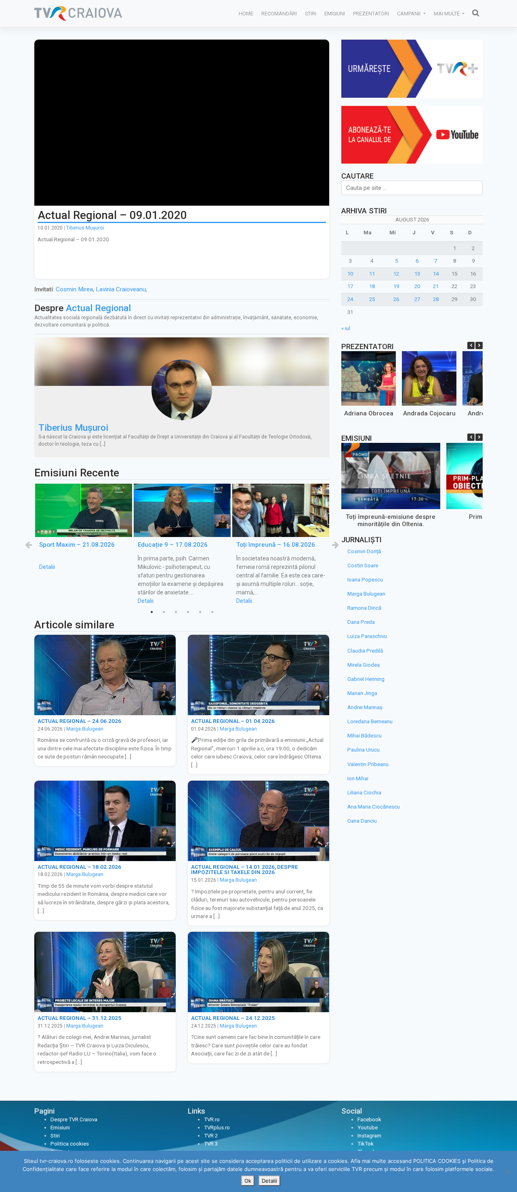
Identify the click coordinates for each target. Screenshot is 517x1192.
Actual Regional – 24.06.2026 (79, 721)
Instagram (369, 1136)
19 (396, 286)
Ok (247, 1180)
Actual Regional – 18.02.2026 (79, 866)
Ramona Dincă (364, 608)
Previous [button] (28, 545)
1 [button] (151, 612)
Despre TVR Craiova (73, 1119)
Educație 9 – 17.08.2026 (173, 544)
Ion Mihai (357, 778)
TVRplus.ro (217, 1128)
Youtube (367, 1128)
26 (396, 299)
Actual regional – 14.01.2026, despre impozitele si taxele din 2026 (244, 869)
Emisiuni (334, 14)
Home (246, 14)
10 (350, 274)
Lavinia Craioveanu (121, 289)
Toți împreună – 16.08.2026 (275, 544)
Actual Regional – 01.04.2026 (233, 721)
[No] (507, 1171)
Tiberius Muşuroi (85, 228)
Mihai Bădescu (364, 736)
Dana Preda (361, 622)
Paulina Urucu (363, 750)
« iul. (346, 328)
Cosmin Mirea (74, 289)
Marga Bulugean (84, 729)
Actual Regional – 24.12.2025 (233, 1018)
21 (436, 286)
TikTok (365, 1144)
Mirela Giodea (363, 665)
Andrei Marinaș (364, 707)
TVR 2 (211, 1136)
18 (372, 286)
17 (350, 286)
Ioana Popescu (365, 580)
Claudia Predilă (365, 651)
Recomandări (279, 14)
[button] (479, 345)
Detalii (47, 567)
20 (417, 286)
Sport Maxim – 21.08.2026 (77, 544)
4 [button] (188, 612)
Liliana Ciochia (364, 793)
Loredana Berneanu (370, 721)
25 (372, 299)
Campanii (409, 14)
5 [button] (200, 612)
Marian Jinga (362, 693)
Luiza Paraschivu (367, 636)
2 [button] (164, 612)
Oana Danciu (362, 821)
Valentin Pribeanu (368, 764)
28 (436, 299)
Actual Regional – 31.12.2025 (79, 1018)
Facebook (369, 1119)
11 (372, 274)
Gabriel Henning (366, 679)
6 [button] (212, 612)
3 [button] (176, 612)
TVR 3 (211, 1144)
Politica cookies (69, 1144)
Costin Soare (362, 565)
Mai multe (447, 14)
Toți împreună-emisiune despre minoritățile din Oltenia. (390, 520)
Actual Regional (98, 308)
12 (396, 274)
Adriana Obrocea (368, 413)
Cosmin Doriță (364, 551)
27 (417, 299)
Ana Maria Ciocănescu (373, 807)
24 (350, 299)
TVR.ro (212, 1119)
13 (417, 274)
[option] (83, 527)
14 (436, 274)
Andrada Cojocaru (429, 413)
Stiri (310, 14)
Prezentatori (371, 14)
